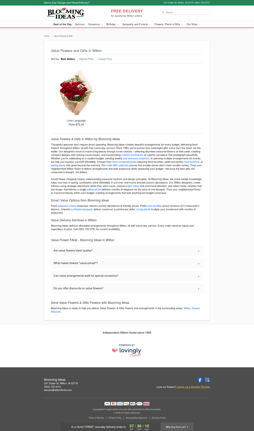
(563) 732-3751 (52, 386)
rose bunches (191, 161)
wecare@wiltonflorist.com (58, 390)
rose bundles (154, 205)
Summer (80, 24)
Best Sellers (68, 59)
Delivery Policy (159, 418)
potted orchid (94, 189)
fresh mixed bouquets (124, 161)
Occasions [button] (94, 24)
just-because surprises (136, 158)
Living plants (143, 209)
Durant (196, 308)
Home (47, 35)
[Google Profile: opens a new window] (207, 379)
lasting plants (58, 165)
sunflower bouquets (82, 209)
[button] (245, 416)
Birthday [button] (111, 24)
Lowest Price (105, 59)
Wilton (187, 308)
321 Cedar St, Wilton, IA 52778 (61, 383)
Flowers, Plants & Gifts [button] (167, 24)
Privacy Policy (114, 418)
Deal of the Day (62, 24)
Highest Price (86, 59)
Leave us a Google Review (193, 387)
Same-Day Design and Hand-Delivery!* (67, 2)
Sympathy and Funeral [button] (136, 24)
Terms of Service (96, 418)
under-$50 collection (117, 165)
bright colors (132, 186)
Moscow (55, 311)
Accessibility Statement (136, 418)
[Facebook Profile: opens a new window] (199, 379)
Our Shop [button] (192, 24)
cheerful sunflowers (132, 155)
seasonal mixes (67, 205)
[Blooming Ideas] (69, 13)
